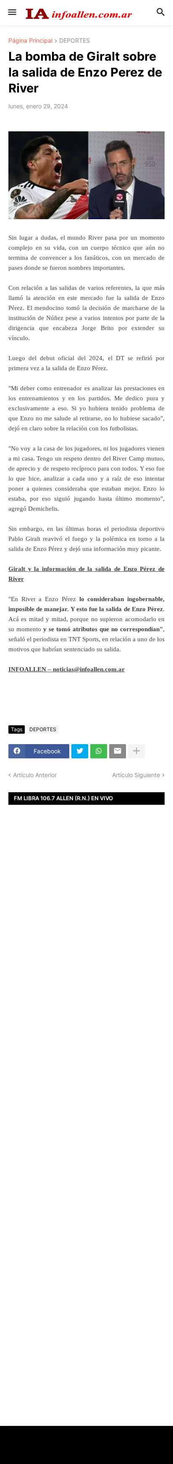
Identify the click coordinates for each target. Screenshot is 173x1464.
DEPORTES (74, 41)
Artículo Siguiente (136, 774)
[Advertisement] (86, 953)
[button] (11, 12)
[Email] (117, 751)
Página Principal (30, 41)
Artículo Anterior (35, 774)
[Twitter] (79, 751)
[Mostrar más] (136, 751)
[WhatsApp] (98, 751)
